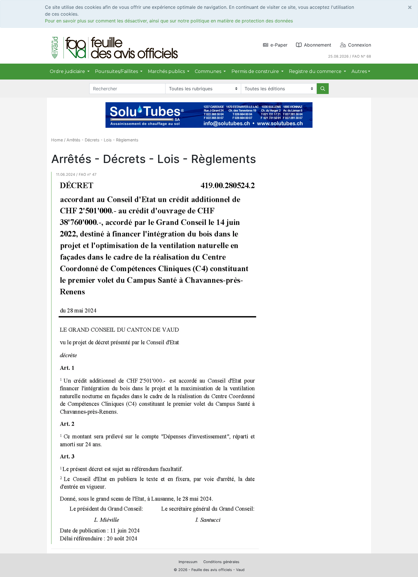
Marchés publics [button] (167, 71)
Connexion (359, 45)
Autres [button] (359, 71)
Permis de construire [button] (255, 71)
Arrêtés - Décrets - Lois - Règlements (102, 139)
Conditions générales (221, 562)
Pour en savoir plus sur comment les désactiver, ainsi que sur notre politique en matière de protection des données (169, 21)
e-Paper (278, 45)
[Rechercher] (323, 88)
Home (57, 139)
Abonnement (317, 45)
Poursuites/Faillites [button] (117, 71)
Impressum (188, 562)
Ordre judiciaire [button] (68, 71)
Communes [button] (208, 71)
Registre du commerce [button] (316, 71)
